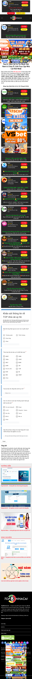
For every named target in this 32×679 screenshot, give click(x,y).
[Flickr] (22, 642)
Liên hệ (2, 627)
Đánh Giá (24, 29)
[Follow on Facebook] (2, 642)
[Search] (30, 18)
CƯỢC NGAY (25, 5)
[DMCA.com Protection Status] (8, 637)
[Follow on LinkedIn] (16, 642)
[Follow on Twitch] (27, 642)
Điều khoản (3, 633)
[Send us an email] (8, 642)
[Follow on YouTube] (19, 642)
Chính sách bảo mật (5, 630)
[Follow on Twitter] (5, 642)
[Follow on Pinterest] (13, 642)
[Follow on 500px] (24, 642)
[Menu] (2, 18)
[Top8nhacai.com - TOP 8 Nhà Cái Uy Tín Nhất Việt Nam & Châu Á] (16, 18)
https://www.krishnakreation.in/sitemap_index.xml (16, 615)
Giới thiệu (3, 623)
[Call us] (11, 642)
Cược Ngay (24, 26)
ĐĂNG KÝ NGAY (25, 2)
